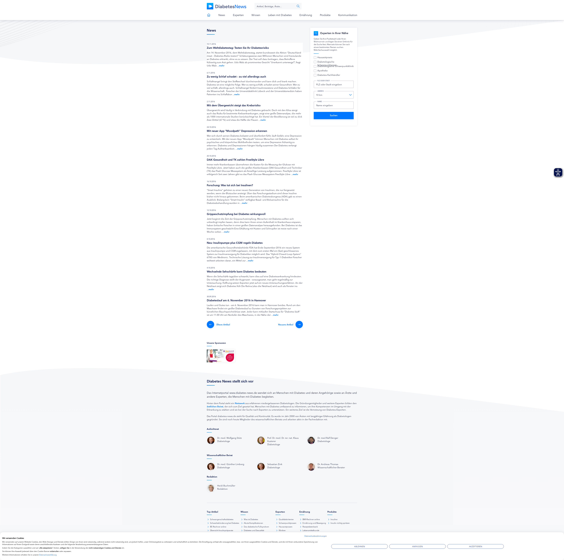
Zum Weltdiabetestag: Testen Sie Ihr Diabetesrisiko (238, 47)
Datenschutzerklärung (48, 554)
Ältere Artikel (223, 324)
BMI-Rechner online (311, 519)
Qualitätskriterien (286, 519)
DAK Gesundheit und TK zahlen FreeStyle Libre (235, 159)
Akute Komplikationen (253, 523)
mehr (221, 65)
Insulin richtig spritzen (340, 523)
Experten (238, 15)
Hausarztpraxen (285, 526)
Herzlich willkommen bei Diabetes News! (209, 15)
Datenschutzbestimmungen (315, 536)
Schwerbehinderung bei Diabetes (224, 523)
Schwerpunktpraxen (287, 523)
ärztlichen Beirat (215, 406)
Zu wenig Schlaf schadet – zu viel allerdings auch (236, 76)
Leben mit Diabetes (280, 15)
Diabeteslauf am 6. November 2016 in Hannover (236, 300)
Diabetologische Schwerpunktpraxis (327, 63)
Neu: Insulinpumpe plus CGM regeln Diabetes (235, 242)
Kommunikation (347, 15)
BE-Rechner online (218, 526)
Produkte (325, 15)
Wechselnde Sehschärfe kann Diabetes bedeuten (236, 271)
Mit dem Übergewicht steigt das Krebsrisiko (234, 105)
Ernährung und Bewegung (314, 523)
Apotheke (322, 70)
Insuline (334, 519)
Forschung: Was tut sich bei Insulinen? (230, 185)
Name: (319, 101)
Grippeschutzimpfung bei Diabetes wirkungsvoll (236, 214)
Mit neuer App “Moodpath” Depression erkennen (237, 131)
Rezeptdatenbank (310, 526)
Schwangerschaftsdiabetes (221, 519)
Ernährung (305, 15)
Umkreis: (320, 91)
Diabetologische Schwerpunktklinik (335, 66)
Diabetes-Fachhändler (328, 74)
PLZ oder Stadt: (323, 81)
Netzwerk (240, 403)
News (221, 15)
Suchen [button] (298, 6)
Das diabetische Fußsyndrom (256, 526)
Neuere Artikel (285, 324)
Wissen (255, 15)
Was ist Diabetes (251, 519)
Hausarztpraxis (324, 57)
